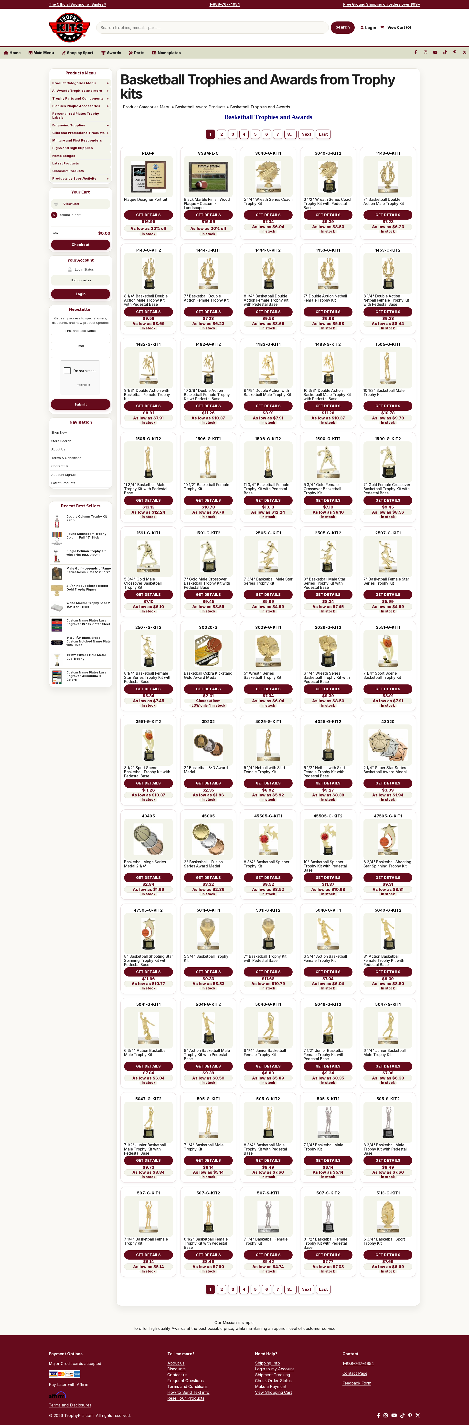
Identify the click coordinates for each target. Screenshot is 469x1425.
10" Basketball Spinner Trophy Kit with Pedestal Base (325, 866)
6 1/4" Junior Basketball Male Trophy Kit (384, 1052)
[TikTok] (402, 1415)
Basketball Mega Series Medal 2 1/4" (145, 864)
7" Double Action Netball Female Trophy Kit (325, 298)
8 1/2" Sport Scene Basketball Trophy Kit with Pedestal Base (147, 771)
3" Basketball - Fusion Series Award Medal (203, 864)
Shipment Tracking (272, 1374)
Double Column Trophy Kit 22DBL (86, 518)
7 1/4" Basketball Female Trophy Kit (146, 1241)
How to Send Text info (188, 1392)
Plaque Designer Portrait (145, 199)
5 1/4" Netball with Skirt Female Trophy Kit (264, 769)
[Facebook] (378, 1415)
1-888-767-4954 (225, 4)
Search (343, 27)
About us (175, 1363)
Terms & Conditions (66, 458)
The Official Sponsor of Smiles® (77, 4)
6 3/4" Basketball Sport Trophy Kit (384, 1241)
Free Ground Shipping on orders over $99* (381, 4)
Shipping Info (267, 1363)
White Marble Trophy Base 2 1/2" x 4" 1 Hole (88, 605)
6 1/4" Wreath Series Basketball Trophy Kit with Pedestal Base (327, 677)
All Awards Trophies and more (77, 90)
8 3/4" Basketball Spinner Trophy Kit (266, 864)
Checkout (81, 245)
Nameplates (169, 53)
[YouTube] (394, 1415)
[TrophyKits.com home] (69, 27)
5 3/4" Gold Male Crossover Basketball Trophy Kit (143, 583)
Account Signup (63, 475)
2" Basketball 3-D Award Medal (206, 769)
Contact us (177, 1374)
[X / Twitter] (417, 1415)
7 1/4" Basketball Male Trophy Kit (204, 1147)
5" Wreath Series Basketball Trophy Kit (262, 675)
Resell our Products (185, 1398)
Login (80, 294)
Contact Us (59, 466)
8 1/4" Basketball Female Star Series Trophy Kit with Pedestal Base (147, 677)
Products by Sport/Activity (74, 178)
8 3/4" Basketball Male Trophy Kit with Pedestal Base (265, 1149)
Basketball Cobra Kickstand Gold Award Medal (208, 675)
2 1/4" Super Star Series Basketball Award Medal (385, 769)
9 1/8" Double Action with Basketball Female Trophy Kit (147, 394)
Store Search (61, 441)
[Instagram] (386, 1415)
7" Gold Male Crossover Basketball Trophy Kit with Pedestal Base (207, 583)
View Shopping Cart (273, 1392)
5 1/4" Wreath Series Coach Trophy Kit (268, 201)
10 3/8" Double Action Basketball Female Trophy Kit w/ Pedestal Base (207, 394)
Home (15, 53)
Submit (81, 404)
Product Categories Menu (74, 83)
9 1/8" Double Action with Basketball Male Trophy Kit (267, 392)
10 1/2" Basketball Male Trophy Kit (384, 392)
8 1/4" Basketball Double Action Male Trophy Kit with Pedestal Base (146, 300)
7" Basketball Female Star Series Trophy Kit (386, 581)
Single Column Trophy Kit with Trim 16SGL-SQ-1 (86, 553)
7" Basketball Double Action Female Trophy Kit (206, 298)
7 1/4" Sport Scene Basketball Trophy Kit (382, 675)
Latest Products (65, 163)
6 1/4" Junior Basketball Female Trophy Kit (265, 1052)
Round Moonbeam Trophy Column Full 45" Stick (86, 535)
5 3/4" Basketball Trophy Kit (206, 958)
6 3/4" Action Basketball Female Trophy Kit (325, 958)
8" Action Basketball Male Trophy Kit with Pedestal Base (207, 1054)
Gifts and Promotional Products (78, 133)
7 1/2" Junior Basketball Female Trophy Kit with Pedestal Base (324, 1054)
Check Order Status (273, 1380)
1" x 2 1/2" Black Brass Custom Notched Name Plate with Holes (88, 641)
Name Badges (63, 156)
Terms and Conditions (187, 1386)
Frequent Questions (185, 1380)
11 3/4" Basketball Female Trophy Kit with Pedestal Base (266, 488)
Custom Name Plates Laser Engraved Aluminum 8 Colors (87, 676)
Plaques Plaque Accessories (76, 106)
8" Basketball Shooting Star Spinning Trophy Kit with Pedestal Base (148, 960)
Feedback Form (356, 1383)
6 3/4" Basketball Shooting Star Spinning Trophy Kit (387, 864)
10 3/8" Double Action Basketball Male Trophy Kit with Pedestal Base (327, 394)
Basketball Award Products (200, 106)
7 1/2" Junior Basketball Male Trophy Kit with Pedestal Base (145, 1149)
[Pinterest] (410, 1415)
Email (81, 346)
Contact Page (354, 1373)
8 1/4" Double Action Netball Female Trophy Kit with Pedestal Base (386, 300)
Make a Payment (270, 1386)
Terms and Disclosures (70, 1405)
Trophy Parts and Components (78, 98)
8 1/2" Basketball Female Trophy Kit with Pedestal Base (206, 1243)
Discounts (176, 1368)
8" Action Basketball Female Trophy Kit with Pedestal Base (383, 960)
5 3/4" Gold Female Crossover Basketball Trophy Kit (322, 488)
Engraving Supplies (68, 125)
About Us (58, 449)
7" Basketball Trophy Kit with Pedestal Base (265, 958)
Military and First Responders (77, 140)
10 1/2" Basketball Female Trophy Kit (206, 486)
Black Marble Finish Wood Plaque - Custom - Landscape (207, 203)
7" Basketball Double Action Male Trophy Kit (383, 201)
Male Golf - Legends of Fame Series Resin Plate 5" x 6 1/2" (88, 570)
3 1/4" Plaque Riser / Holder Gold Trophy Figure (87, 587)
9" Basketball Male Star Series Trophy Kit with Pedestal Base (324, 583)
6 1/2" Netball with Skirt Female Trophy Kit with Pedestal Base (324, 771)
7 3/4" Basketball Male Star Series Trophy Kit (268, 581)
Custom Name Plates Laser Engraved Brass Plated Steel (88, 622)
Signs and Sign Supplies (72, 148)
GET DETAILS (148, 215)
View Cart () (399, 27)
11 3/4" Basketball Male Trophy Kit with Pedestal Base (145, 488)
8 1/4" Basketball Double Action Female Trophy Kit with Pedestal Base (266, 300)
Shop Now (59, 432)
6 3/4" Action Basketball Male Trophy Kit (146, 1052)
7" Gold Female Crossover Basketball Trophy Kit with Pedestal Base (386, 488)
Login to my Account (274, 1368)
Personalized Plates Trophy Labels (75, 115)
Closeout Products (68, 171)
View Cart (71, 204)
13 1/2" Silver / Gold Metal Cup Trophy (86, 657)
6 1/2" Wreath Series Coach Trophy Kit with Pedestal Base (328, 203)
